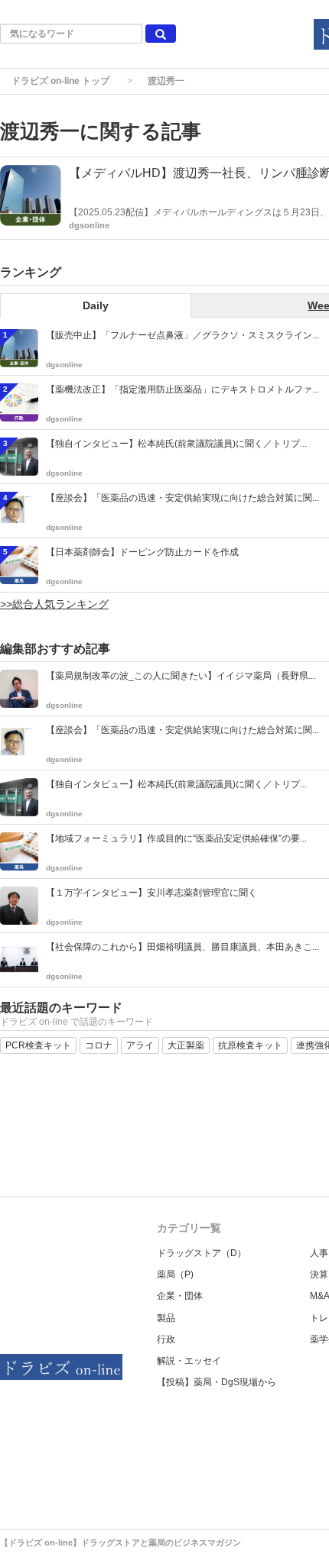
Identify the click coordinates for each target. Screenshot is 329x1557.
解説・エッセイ (189, 1360)
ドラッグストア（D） (201, 1253)
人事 (319, 1253)
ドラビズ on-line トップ (60, 81)
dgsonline (89, 225)
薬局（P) (175, 1274)
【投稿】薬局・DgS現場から (216, 1382)
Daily (96, 305)
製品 (166, 1318)
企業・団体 (180, 1296)
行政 (166, 1339)
